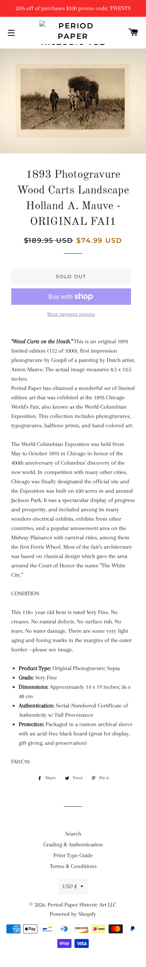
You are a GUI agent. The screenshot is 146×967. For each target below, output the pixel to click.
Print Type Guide (73, 855)
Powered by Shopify (73, 914)
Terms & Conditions (73, 866)
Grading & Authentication (73, 844)
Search (73, 833)
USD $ (70, 886)
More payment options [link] (71, 314)
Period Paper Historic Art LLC (82, 904)
